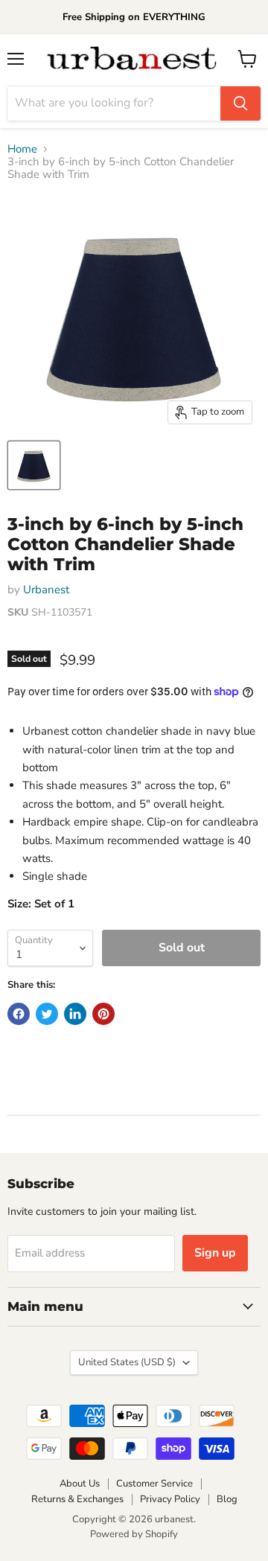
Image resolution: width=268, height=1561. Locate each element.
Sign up (215, 1253)
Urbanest (46, 589)
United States (127, 1362)
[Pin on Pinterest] (103, 1014)
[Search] (240, 103)
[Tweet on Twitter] (47, 1014)
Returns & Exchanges (77, 1499)
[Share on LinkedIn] (75, 1014)
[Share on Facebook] (18, 1014)
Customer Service (154, 1483)
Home (22, 149)
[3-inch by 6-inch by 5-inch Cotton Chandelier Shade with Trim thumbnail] (34, 465)
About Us (80, 1483)
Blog (227, 1499)
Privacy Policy (170, 1499)
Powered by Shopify (134, 1534)
